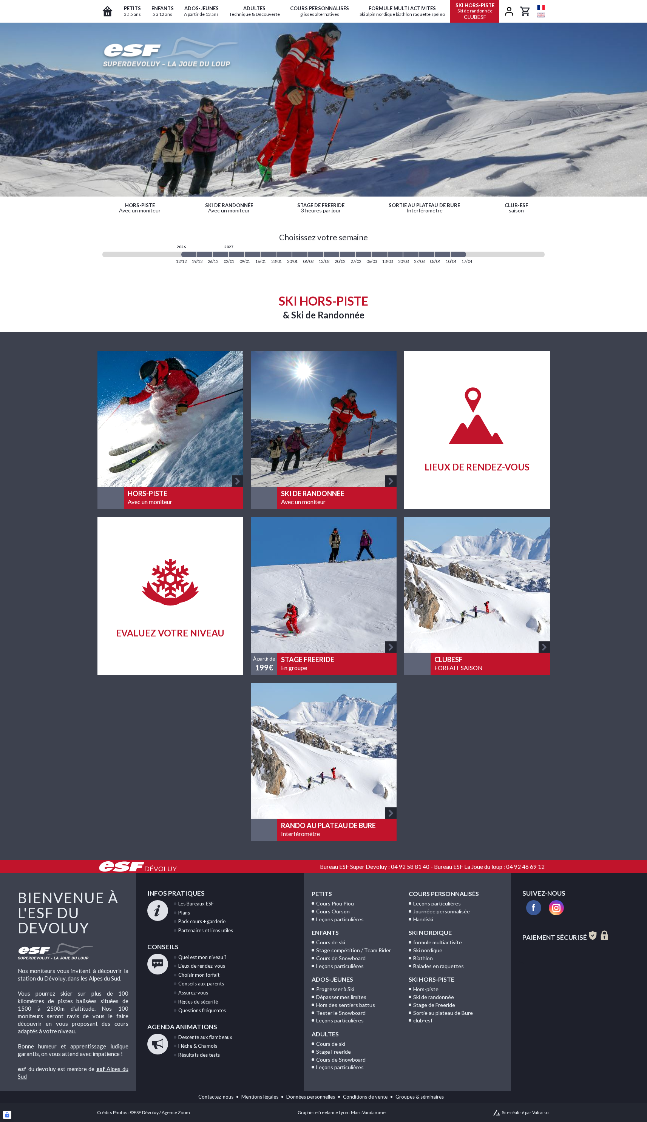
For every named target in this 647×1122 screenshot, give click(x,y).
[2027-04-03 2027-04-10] (442, 254)
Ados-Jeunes (332, 979)
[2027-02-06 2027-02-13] (315, 254)
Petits (322, 893)
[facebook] (533, 907)
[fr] (541, 7)
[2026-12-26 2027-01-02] (220, 254)
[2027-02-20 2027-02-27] (347, 254)
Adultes (325, 1033)
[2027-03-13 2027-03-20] (395, 254)
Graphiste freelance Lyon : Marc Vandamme (342, 1112)
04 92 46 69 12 (525, 866)
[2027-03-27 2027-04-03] (426, 254)
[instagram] (556, 907)
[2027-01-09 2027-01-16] (252, 254)
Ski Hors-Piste (431, 979)
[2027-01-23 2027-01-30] (284, 254)
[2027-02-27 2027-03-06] (363, 254)
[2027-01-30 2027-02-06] (299, 254)
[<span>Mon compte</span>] (509, 11)
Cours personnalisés (444, 893)
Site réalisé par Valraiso (525, 1112)
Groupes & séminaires (419, 1097)
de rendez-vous (201, 966)
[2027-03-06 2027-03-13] (379, 254)
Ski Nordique (430, 932)
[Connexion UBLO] (7, 1115)
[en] (541, 15)
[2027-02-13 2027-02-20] (331, 254)
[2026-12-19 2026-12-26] (204, 254)
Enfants (325, 932)
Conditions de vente (365, 1097)
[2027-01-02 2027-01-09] (236, 254)
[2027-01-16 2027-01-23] (268, 254)
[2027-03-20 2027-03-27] (410, 254)
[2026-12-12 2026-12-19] (188, 254)
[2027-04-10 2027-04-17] (458, 254)
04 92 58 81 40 (410, 866)
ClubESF (475, 11)
